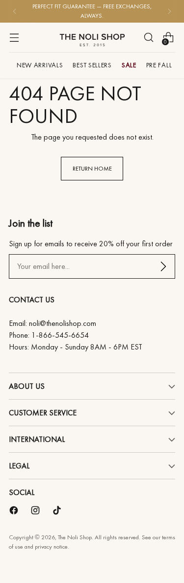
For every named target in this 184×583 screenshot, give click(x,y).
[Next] (169, 11)
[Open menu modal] (14, 37)
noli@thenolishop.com (62, 323)
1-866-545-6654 (60, 335)
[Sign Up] (163, 266)
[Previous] (15, 11)
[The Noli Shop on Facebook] (15, 512)
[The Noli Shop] (92, 37)
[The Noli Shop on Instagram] (36, 512)
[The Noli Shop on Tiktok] (58, 512)
